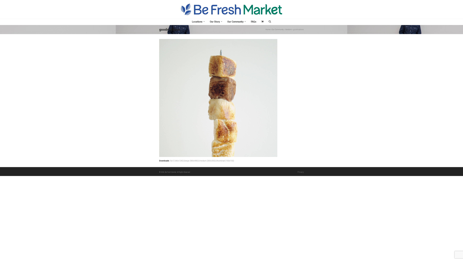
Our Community (278, 29)
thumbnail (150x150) (225, 161)
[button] (262, 22)
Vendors (288, 29)
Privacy (301, 172)
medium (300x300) (207, 161)
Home (268, 29)
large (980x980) (191, 161)
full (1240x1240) (177, 161)
